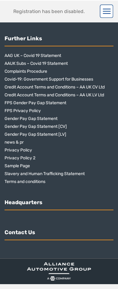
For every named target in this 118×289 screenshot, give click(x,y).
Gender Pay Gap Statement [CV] (36, 126)
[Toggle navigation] (106, 11)
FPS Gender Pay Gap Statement (35, 102)
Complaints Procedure (26, 71)
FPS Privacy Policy (23, 110)
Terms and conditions (25, 181)
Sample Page (17, 165)
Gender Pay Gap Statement (31, 118)
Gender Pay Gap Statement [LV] (35, 134)
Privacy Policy (18, 150)
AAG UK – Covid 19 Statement (33, 55)
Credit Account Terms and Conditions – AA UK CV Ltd (55, 87)
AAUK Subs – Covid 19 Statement (36, 63)
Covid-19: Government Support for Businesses (49, 79)
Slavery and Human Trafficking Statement (45, 173)
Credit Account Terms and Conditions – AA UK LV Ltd (54, 95)
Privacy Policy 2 (20, 158)
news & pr (14, 142)
